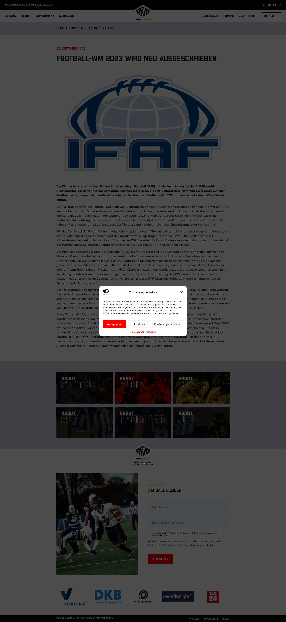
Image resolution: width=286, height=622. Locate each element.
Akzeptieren (114, 324)
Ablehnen (139, 324)
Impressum (151, 332)
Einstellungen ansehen (167, 324)
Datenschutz (138, 332)
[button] (181, 292)
